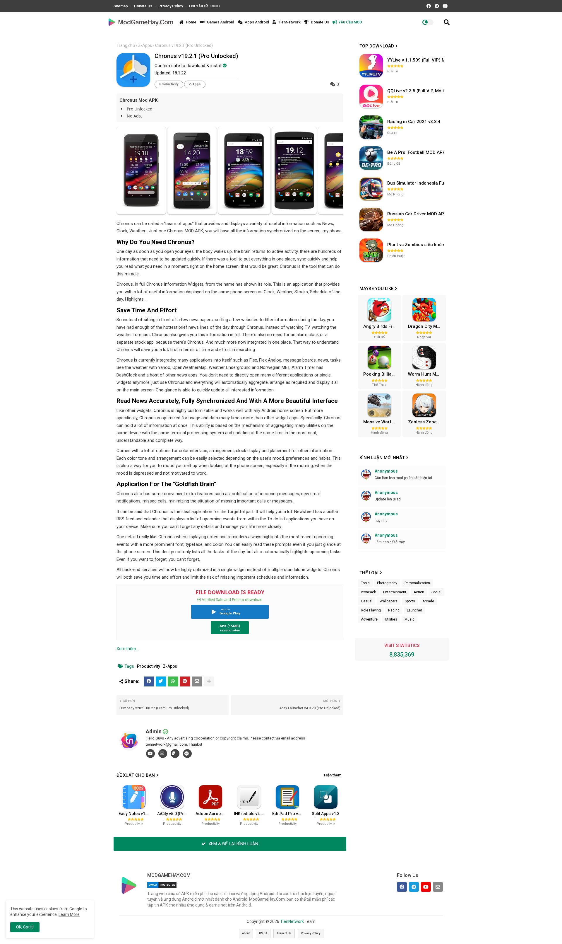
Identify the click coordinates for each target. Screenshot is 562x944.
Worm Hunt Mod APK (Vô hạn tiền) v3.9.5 (426, 374)
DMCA (263, 933)
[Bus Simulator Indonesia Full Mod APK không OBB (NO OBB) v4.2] (371, 188)
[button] (447, 22)
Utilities (391, 619)
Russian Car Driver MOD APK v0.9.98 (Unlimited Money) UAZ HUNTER (416, 214)
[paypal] (175, 753)
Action (419, 592)
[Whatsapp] (173, 681)
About (246, 933)
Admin (154, 731)
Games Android (220, 22)
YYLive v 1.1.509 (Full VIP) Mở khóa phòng (416, 60)
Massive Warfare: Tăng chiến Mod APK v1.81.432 (381, 422)
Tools (365, 583)
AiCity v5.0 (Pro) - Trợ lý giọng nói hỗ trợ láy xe (174, 813)
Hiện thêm (332, 775)
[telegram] (187, 753)
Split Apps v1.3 (326, 813)
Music (409, 619)
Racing (394, 610)
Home (190, 22)
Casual (366, 601)
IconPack (368, 592)
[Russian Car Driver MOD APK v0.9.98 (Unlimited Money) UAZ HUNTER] (371, 219)
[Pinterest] (185, 681)
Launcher (414, 610)
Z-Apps (145, 45)
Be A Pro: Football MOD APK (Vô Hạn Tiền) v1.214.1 (416, 152)
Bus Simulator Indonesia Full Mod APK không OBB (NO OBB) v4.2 (416, 183)
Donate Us (143, 6)
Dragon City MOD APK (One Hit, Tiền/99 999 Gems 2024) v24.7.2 (426, 326)
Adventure (369, 619)
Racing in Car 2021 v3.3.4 (414, 121)
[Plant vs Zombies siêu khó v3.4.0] (371, 250)
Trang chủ (125, 45)
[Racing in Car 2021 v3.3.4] (371, 127)
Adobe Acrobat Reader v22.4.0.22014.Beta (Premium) (212, 813)
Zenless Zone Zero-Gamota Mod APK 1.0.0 (426, 422)
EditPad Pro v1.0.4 (289, 813)
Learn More (69, 914)
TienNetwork (289, 22)
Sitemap (121, 6)
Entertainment (394, 592)
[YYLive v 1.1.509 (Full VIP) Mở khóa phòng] (371, 65)
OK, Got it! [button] (25, 927)
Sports (410, 601)
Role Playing (371, 610)
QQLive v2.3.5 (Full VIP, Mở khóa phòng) (416, 90)
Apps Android (256, 22)
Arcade (428, 601)
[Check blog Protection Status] (162, 887)
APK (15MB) (230, 625)
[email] (162, 753)
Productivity (169, 84)
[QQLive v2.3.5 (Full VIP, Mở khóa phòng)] (371, 96)
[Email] (197, 681)
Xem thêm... (127, 648)
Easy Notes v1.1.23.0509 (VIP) (136, 813)
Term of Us (284, 933)
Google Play (230, 613)
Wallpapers (388, 601)
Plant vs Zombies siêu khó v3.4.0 (416, 244)
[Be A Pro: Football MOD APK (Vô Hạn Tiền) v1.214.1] (371, 158)
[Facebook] (149, 681)
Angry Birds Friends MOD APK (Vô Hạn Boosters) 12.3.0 (381, 326)
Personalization (417, 583)
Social (436, 592)
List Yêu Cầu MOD (204, 6)
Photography (387, 583)
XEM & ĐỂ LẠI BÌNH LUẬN (232, 843)
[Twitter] (161, 681)
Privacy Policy (171, 6)
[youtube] (150, 753)
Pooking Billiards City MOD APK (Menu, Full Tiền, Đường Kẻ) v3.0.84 (381, 374)
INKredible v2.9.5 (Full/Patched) (251, 813)
